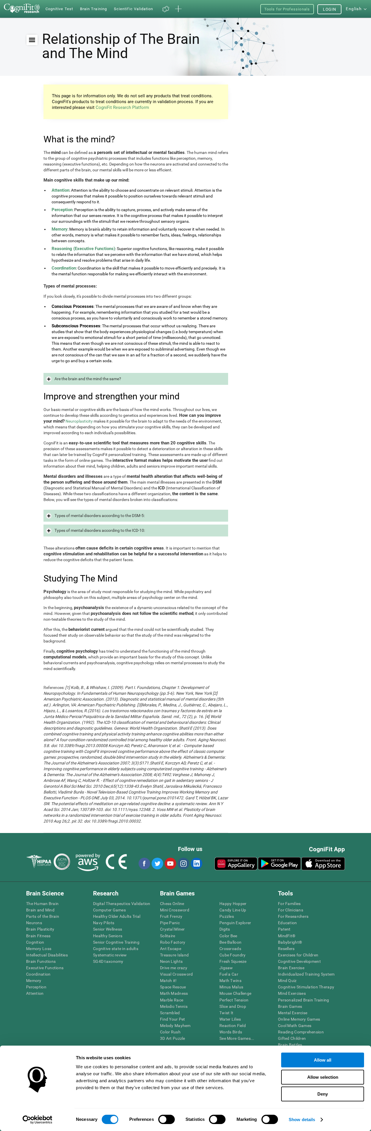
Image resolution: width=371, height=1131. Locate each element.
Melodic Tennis (174, 1006)
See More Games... (236, 1038)
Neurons (34, 922)
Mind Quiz (287, 980)
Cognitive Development (299, 961)
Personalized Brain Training (303, 1000)
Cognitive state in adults (115, 948)
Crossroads (230, 948)
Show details (302, 1119)
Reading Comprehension (301, 1032)
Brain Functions (41, 961)
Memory (33, 980)
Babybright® (290, 942)
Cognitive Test (59, 9)
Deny (322, 1093)
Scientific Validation (133, 9)
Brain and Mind (40, 910)
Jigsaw (226, 967)
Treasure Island (174, 955)
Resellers (286, 948)
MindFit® (286, 935)
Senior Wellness (107, 929)
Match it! (168, 980)
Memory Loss (38, 948)
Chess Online (172, 903)
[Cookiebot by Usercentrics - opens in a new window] (37, 1119)
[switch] (166, 1119)
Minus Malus (231, 987)
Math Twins (230, 980)
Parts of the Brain (42, 916)
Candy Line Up (232, 910)
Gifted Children (292, 1038)
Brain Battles (290, 1044)
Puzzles (226, 916)
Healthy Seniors (107, 935)
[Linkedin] (196, 863)
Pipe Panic (170, 922)
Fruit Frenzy (171, 916)
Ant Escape (170, 948)
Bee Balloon (230, 942)
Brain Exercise (291, 967)
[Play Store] (279, 863)
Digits (224, 929)
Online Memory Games (299, 1019)
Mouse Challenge (235, 993)
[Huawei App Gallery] (235, 863)
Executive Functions (44, 967)
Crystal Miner (172, 929)
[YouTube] (170, 863)
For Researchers (293, 916)
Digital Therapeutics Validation (121, 903)
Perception (36, 987)
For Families (289, 903)
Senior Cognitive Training (116, 942)
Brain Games (290, 1006)
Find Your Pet (172, 1019)
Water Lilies (230, 1019)
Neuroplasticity (79, 421)
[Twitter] (157, 863)
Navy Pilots (103, 922)
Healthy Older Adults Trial (116, 916)
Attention (35, 993)
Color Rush (170, 1032)
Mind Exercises (292, 993)
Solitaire (167, 935)
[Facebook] (144, 863)
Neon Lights (171, 961)
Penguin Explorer (235, 922)
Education (287, 922)
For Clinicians (290, 910)
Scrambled (170, 1012)
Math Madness (174, 993)
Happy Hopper (232, 903)
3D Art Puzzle (172, 1038)
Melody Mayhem (175, 1025)
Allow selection (322, 1077)
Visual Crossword (176, 974)
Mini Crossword (174, 910)
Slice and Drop (232, 1006)
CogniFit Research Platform (122, 107)
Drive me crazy (173, 967)
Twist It (226, 1012)
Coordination (38, 974)
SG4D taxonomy (108, 961)
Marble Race (171, 1000)
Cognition (35, 942)
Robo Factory (172, 942)
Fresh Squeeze (233, 961)
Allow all (322, 1060)
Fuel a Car (228, 974)
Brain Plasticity (40, 929)
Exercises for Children (298, 955)
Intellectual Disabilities (47, 955)
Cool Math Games (294, 1025)
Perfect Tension (233, 1000)
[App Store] (323, 863)
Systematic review (110, 955)
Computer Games (109, 910)
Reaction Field (232, 1025)
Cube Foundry (232, 955)
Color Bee (228, 935)
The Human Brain (42, 903)
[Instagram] (183, 863)
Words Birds (230, 1032)
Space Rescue (173, 987)
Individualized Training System (306, 974)
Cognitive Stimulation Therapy (306, 987)
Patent (284, 929)
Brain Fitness (38, 935)
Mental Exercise (292, 1012)
